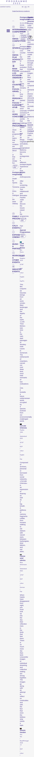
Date (14, 11)
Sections (19, 11)
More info (15, 166)
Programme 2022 (17, 2)
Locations (26, 11)
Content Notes (5, 7)
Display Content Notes (24, 37)
